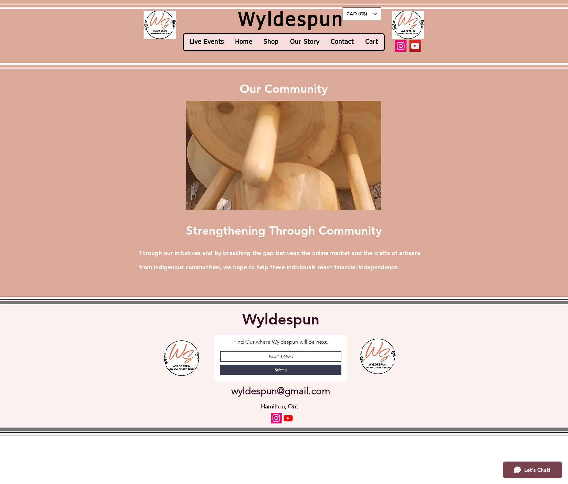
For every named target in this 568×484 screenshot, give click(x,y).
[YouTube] (415, 46)
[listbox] (362, 13)
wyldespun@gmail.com (280, 391)
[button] (362, 13)
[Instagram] (400, 46)
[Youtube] (288, 418)
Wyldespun (281, 319)
